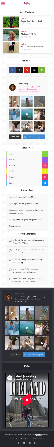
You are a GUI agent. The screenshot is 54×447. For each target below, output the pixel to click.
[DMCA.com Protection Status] (42, 434)
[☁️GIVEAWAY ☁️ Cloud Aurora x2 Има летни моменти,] (14, 101)
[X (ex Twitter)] (19, 70)
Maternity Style (15, 226)
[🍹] (14, 114)
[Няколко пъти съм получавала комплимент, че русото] (27, 126)
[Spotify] (41, 70)
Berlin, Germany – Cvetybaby (24, 259)
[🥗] (39, 114)
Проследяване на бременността (23, 203)
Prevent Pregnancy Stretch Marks (22, 197)
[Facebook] (12, 70)
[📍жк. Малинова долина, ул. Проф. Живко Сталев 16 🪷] (39, 126)
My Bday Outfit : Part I (29, 34)
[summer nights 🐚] (39, 101)
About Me (33, 439)
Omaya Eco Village (20, 243)
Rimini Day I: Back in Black (31, 21)
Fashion (23, 19)
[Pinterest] (27, 70)
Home (12, 439)
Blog (17, 439)
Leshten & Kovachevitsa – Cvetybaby (27, 240)
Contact (41, 439)
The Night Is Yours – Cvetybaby (24, 250)
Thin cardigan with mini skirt (32, 47)
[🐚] (14, 126)
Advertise (24, 439)
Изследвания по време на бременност (25, 219)
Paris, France (30, 281)
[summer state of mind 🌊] (27, 101)
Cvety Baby (27, 24)
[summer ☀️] (27, 114)
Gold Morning (30, 272)
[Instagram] (34, 70)
